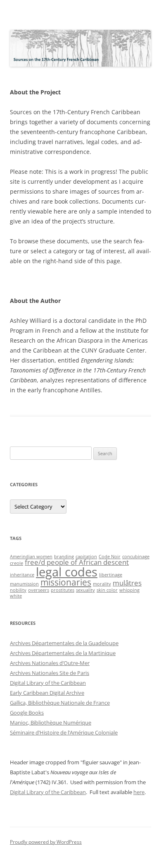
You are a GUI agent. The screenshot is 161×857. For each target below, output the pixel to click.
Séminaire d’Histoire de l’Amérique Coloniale (64, 732)
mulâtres (127, 583)
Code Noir (110, 556)
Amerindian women (31, 556)
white (16, 596)
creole (16, 563)
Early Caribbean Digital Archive (47, 692)
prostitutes (62, 590)
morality (102, 584)
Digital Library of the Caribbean (48, 683)
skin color (107, 590)
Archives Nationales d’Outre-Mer (50, 663)
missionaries (65, 582)
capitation (86, 556)
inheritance (22, 575)
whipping (129, 590)
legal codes (66, 572)
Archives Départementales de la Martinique (63, 653)
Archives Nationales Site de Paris (49, 673)
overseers (38, 590)
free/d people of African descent (77, 562)
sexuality (85, 590)
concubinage (135, 556)
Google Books (27, 712)
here (138, 792)
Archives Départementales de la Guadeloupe (64, 643)
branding (64, 556)
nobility (18, 590)
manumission (24, 584)
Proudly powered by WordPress (46, 841)
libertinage (110, 575)
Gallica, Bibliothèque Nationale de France (60, 702)
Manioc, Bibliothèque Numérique (50, 722)
